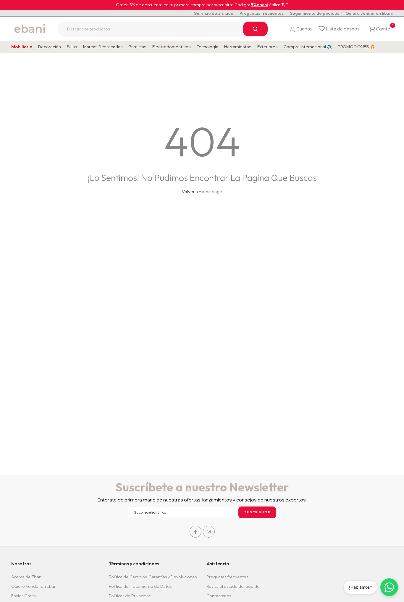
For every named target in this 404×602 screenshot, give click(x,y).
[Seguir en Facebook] (195, 532)
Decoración (49, 46)
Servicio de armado (213, 13)
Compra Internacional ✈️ (308, 46)
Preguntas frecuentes (262, 13)
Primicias (137, 46)
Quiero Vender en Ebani (34, 586)
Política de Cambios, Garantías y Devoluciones (153, 577)
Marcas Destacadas (103, 46)
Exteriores (267, 46)
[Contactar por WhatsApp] (389, 587)
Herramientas (237, 46)
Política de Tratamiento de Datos (140, 586)
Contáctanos (218, 595)
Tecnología (207, 46)
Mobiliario (21, 46)
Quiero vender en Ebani (369, 13)
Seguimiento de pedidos (314, 13)
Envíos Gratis (23, 595)
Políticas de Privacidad (130, 595)
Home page (210, 191)
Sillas (72, 46)
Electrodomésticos (171, 46)
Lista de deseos (343, 29)
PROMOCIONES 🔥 (356, 46)
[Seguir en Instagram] (209, 532)
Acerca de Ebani (26, 577)
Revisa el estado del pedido (233, 586)
